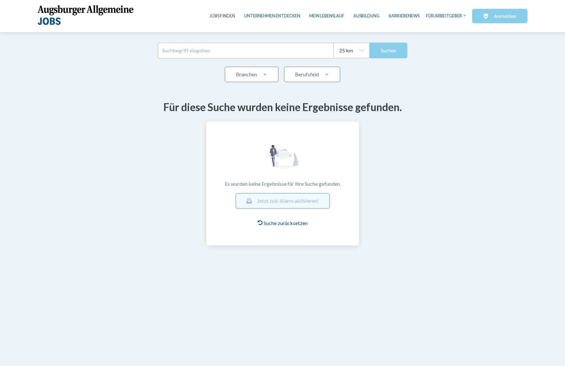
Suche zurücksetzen (286, 223)
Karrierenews (404, 15)
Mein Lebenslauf (326, 15)
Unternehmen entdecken (272, 15)
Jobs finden (222, 15)
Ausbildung (366, 15)
